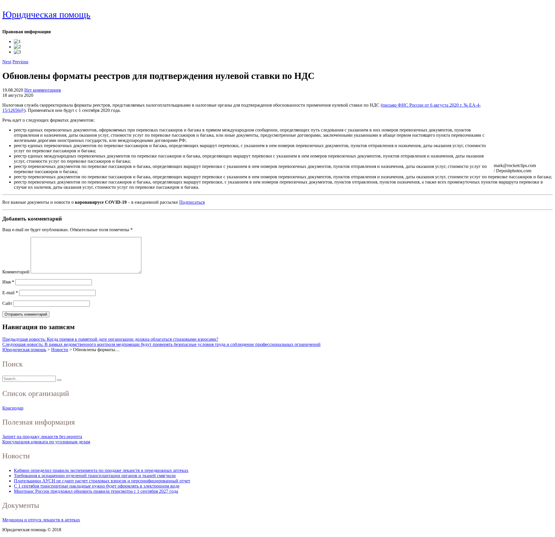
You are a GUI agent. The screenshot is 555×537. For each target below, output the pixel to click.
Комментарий (15, 271)
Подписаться (192, 202)
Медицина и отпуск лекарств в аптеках (41, 519)
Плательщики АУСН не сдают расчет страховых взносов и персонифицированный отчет (102, 480)
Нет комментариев (42, 90)
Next (6, 61)
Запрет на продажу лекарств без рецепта (42, 436)
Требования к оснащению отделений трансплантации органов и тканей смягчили (95, 475)
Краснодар (12, 407)
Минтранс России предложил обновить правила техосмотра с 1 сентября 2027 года (96, 491)
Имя (8, 281)
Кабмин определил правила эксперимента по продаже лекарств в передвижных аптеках (101, 470)
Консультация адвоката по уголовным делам (46, 441)
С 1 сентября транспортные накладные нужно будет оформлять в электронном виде (97, 486)
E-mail (10, 292)
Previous (20, 61)
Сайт (7, 303)
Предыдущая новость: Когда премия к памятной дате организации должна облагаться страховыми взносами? (110, 339)
